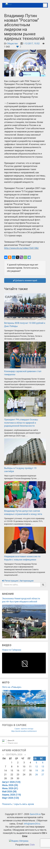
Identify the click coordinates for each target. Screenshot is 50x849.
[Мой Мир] (13, 257)
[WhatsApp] (25, 257)
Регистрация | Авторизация (18, 580)
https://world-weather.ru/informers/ (24, 731)
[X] (17, 257)
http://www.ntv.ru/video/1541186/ (21, 248)
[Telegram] (29, 257)
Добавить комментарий (26, 280)
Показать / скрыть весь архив (18, 804)
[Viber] (21, 257)
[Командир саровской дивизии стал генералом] (25, 354)
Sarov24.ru (35, 814)
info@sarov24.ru (32, 823)
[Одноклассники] (9, 257)
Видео (6, 645)
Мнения (8, 593)
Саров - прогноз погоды (24, 729)
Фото (5, 682)
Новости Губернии (11, 649)
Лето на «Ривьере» (12, 687)
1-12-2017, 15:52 (31, 43)
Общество (12, 43)
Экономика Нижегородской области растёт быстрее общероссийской (21, 600)
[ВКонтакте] (6, 257)
